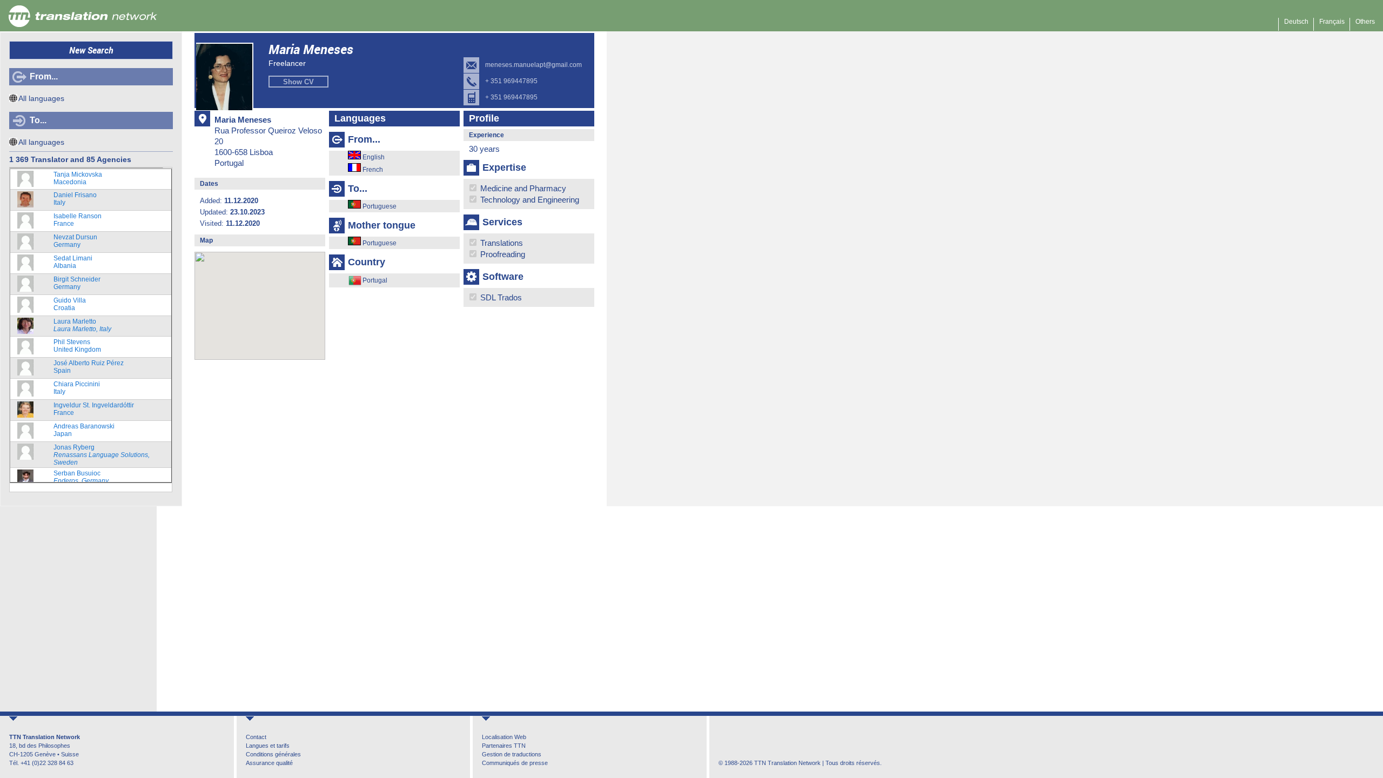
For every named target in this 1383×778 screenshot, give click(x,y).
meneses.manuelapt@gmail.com (533, 65)
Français (1332, 21)
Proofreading (501, 254)
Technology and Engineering (528, 199)
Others (1365, 21)
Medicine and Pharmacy (522, 188)
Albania (72, 262)
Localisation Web (504, 737)
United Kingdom (77, 345)
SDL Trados (500, 297)
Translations (500, 242)
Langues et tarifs (268, 745)
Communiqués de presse (515, 763)
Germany (75, 241)
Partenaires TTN (504, 745)
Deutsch (1296, 21)
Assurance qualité (269, 763)
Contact (256, 737)
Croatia (69, 304)
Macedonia (77, 178)
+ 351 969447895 (511, 81)
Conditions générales (273, 754)
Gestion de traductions (511, 754)
